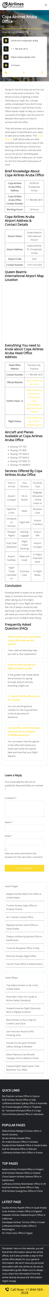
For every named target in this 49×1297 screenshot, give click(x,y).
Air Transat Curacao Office (19, 917)
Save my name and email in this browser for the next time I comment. (24, 855)
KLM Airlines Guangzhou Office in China (22, 1191)
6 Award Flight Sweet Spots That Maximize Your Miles (22, 1068)
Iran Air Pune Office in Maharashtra (24, 964)
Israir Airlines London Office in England (22, 1211)
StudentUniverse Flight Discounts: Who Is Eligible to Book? (23, 1010)
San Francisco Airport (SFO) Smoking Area (20, 1033)
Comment (10, 798)
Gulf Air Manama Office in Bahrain (19, 1148)
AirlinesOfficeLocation (13, 28)
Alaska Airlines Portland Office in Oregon (23, 1169)
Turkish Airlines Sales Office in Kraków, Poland (21, 907)
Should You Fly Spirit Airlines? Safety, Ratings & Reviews (21, 1044)
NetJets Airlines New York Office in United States (23, 895)
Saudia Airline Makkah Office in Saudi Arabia (24, 1145)
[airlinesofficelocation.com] (13, 4)
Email (8, 836)
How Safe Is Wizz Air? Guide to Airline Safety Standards (21, 998)
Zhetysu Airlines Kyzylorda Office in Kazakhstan (24, 938)
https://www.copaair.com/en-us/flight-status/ (34, 421)
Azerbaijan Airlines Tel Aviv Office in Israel (23, 1222)
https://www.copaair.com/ (23, 57)
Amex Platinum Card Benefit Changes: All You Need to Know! (22, 1056)
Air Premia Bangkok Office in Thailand (21, 1106)
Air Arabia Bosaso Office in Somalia (20, 1141)
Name (9, 822)
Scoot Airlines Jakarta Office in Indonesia (22, 1114)
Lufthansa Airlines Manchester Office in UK (24, 1183)
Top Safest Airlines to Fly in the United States (22, 987)
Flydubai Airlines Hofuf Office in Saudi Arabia (22, 927)
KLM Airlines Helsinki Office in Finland (21, 1172)
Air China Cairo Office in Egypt (17, 1233)
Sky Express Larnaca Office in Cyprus (20, 1096)
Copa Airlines (33, 28)
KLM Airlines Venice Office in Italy (19, 1099)
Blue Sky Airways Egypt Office (21, 956)
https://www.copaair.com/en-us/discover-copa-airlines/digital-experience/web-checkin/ (34, 401)
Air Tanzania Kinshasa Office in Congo (21, 1110)
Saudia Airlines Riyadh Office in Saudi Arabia (24, 1207)
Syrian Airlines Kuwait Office (16, 1138)
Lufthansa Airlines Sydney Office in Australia (24, 1103)
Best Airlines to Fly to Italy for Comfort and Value (21, 1021)
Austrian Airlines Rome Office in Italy (20, 1187)
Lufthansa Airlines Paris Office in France (22, 1152)
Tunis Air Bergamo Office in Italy (22, 948)
